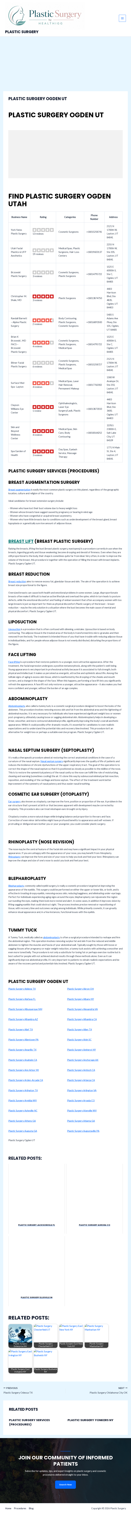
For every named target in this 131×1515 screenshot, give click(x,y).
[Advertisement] (65, 60)
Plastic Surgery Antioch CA (81, 1070)
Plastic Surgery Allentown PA (23, 1039)
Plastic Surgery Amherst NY (81, 1049)
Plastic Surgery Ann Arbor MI (23, 1070)
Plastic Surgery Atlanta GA (81, 1121)
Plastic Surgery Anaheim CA (22, 1060)
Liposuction (14, 629)
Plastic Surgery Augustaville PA (83, 1131)
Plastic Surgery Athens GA (22, 1121)
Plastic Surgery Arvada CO (81, 1100)
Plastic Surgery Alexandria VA (82, 1009)
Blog (31, 1508)
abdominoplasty (51, 937)
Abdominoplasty (16, 706)
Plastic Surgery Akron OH (80, 988)
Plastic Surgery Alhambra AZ (23, 1019)
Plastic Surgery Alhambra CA (82, 1019)
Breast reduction (17, 581)
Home (8, 1508)
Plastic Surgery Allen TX (79, 1029)
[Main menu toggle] (122, 18)
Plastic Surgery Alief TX (20, 1029)
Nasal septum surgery (51, 761)
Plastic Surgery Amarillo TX (22, 1049)
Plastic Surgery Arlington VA (81, 1090)
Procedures (20, 1508)
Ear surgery (14, 801)
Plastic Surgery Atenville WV (82, 1110)
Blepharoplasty (16, 885)
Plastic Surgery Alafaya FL (22, 999)
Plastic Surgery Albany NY (80, 999)
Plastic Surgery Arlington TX (23, 1090)
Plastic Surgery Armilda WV (22, 1100)
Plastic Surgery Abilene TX (22, 988)
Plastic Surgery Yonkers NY (90, 1420)
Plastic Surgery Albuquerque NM (25, 1009)
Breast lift (21, 541)
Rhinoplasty (14, 856)
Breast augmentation (19, 489)
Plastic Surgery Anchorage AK (82, 1060)
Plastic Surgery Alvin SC (79, 1039)
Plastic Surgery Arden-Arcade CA (25, 1080)
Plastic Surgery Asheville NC (22, 1110)
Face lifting (14, 662)
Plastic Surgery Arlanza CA (81, 1080)
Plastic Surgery (22, 31)
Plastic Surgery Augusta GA (22, 1131)
